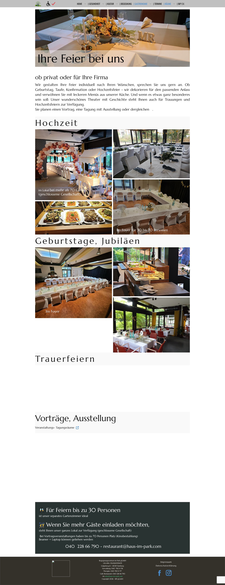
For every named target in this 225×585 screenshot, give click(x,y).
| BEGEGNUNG (126, 4)
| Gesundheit (94, 4)
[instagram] (168, 572)
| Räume (167, 4)
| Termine (157, 4)
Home (79, 4)
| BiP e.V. (180, 4)
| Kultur (110, 4)
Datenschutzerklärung (166, 565)
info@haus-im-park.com (113, 576)
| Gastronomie (140, 4)
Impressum (166, 562)
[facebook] (159, 572)
